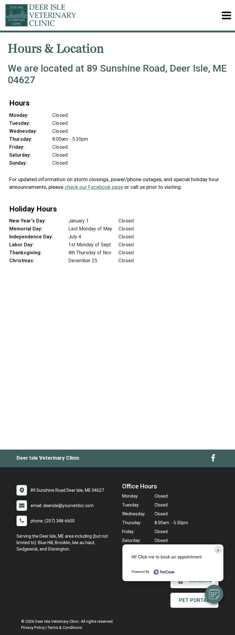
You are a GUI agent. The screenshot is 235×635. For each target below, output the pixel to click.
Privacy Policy (33, 627)
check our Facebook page (94, 187)
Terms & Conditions (64, 627)
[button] (214, 594)
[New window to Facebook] (213, 459)
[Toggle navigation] (226, 15)
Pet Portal (194, 600)
